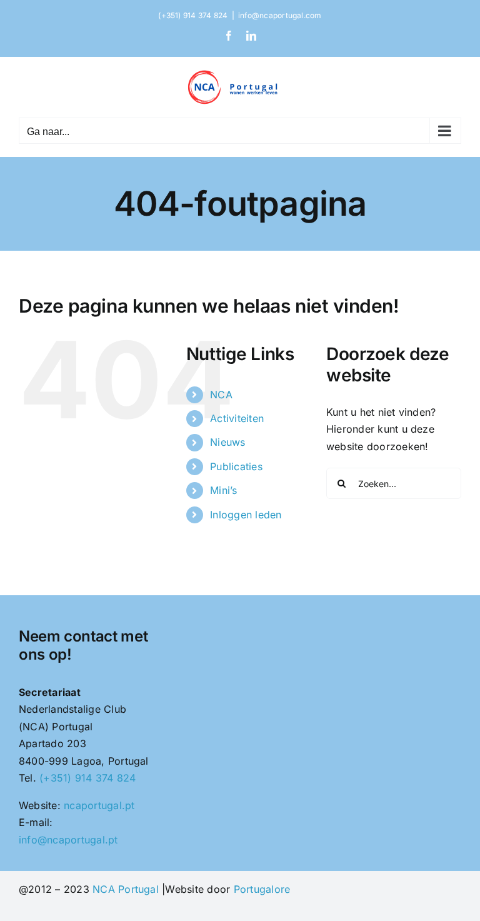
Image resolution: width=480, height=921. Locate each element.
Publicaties (236, 466)
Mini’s (223, 490)
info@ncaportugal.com (280, 15)
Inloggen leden (245, 514)
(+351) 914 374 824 (87, 778)
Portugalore (262, 889)
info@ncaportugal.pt (68, 839)
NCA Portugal (125, 889)
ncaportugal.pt (99, 805)
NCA (221, 394)
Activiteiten (237, 418)
